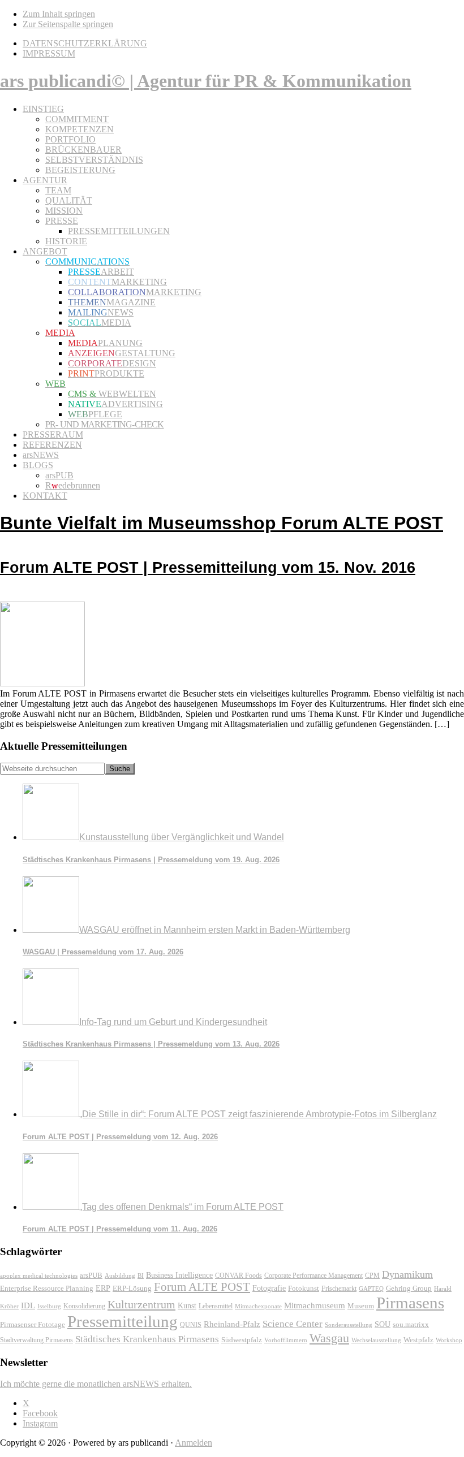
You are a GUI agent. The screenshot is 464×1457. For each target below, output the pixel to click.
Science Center (293, 1323)
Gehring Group (409, 1288)
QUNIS (190, 1325)
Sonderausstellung (348, 1324)
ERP (103, 1288)
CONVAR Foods (238, 1275)
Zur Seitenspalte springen (68, 24)
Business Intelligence (179, 1274)
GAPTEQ (371, 1288)
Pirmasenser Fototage (32, 1324)
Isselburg (49, 1306)
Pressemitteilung (122, 1321)
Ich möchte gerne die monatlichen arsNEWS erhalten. (96, 1384)
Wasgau (329, 1338)
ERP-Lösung (132, 1288)
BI (141, 1275)
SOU (382, 1324)
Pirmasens (410, 1303)
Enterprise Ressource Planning (46, 1288)
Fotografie (269, 1288)
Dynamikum (407, 1274)
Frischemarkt (338, 1288)
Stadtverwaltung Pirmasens (36, 1340)
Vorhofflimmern (285, 1340)
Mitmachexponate (258, 1306)
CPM (372, 1275)
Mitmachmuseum (314, 1305)
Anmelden (193, 1442)
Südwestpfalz (241, 1340)
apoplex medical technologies (39, 1275)
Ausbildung (120, 1275)
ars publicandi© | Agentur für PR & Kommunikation (205, 81)
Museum (360, 1306)
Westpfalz (418, 1340)
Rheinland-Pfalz (232, 1324)
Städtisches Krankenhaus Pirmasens (147, 1339)
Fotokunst (303, 1288)
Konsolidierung (84, 1306)
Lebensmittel (216, 1306)
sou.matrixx (411, 1324)
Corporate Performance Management (313, 1275)
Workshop (449, 1340)
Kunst (187, 1306)
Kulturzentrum (141, 1304)
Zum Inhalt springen (59, 14)
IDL (28, 1305)
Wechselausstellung (376, 1340)
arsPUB (91, 1275)
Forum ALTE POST (202, 1287)
